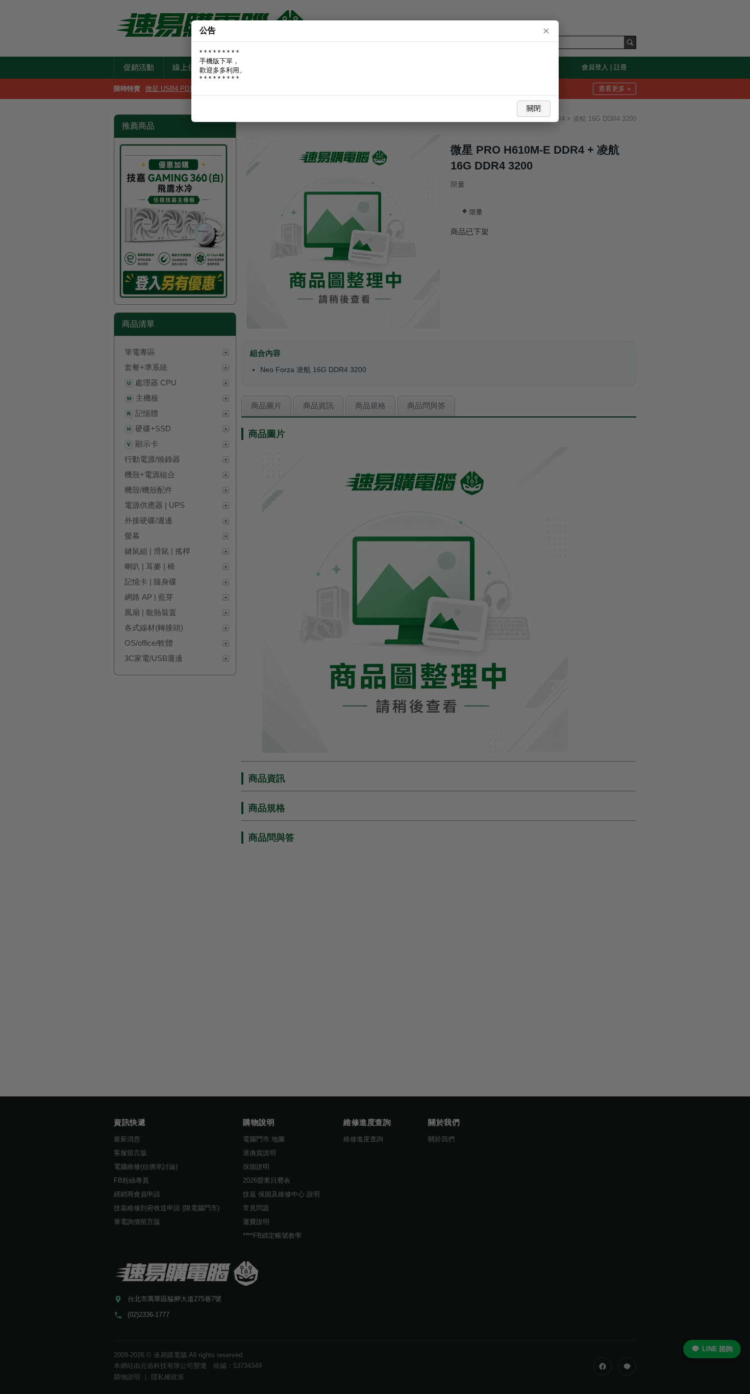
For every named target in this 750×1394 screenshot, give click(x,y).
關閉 (534, 108)
